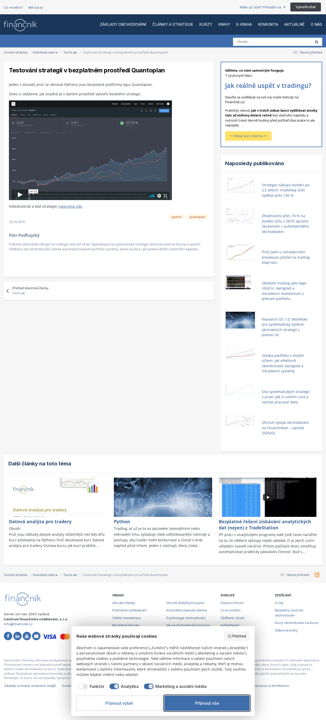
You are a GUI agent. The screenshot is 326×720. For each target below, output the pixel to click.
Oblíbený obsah (232, 618)
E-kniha (244, 24)
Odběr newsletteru (126, 618)
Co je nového (230, 610)
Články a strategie (172, 24)
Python (122, 521)
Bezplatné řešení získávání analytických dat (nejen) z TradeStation (265, 524)
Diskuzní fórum (232, 602)
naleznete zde (70, 206)
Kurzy (205, 24)
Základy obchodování (123, 24)
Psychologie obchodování (185, 618)
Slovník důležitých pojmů (185, 602)
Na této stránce (292, 42)
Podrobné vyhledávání (129, 610)
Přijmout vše (207, 703)
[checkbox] (90, 686)
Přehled (239, 636)
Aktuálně (294, 24)
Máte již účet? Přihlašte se (261, 7)
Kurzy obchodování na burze (296, 622)
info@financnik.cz (18, 624)
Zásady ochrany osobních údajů (30, 686)
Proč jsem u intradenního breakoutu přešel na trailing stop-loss (286, 257)
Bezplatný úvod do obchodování (289, 613)
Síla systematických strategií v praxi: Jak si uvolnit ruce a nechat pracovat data (286, 396)
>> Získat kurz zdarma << (248, 136)
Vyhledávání (230, 625)
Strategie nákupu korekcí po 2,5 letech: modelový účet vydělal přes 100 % (285, 190)
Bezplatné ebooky (126, 625)
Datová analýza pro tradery (40, 521)
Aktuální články (123, 602)
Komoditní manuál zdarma (186, 610)
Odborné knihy (286, 630)
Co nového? (13, 7)
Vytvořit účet (306, 7)
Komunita (268, 24)
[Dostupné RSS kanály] (317, 575)
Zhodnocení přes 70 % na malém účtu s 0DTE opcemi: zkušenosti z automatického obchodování (285, 223)
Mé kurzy (36, 7)
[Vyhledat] (316, 42)
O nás (316, 24)
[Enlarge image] (90, 149)
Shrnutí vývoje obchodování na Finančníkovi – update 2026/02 (285, 427)
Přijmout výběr (119, 703)
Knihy (224, 24)
